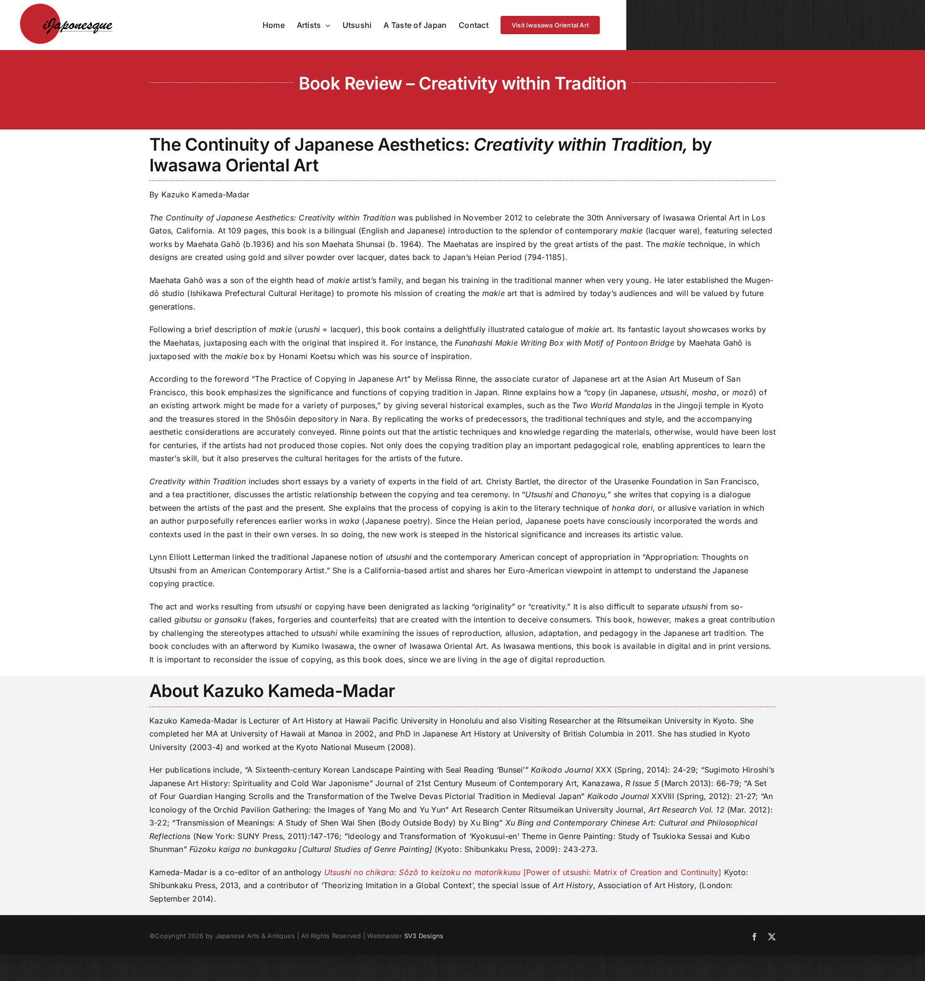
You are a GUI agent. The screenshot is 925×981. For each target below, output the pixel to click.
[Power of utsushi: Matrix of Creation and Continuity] (524, 872)
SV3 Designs (424, 936)
